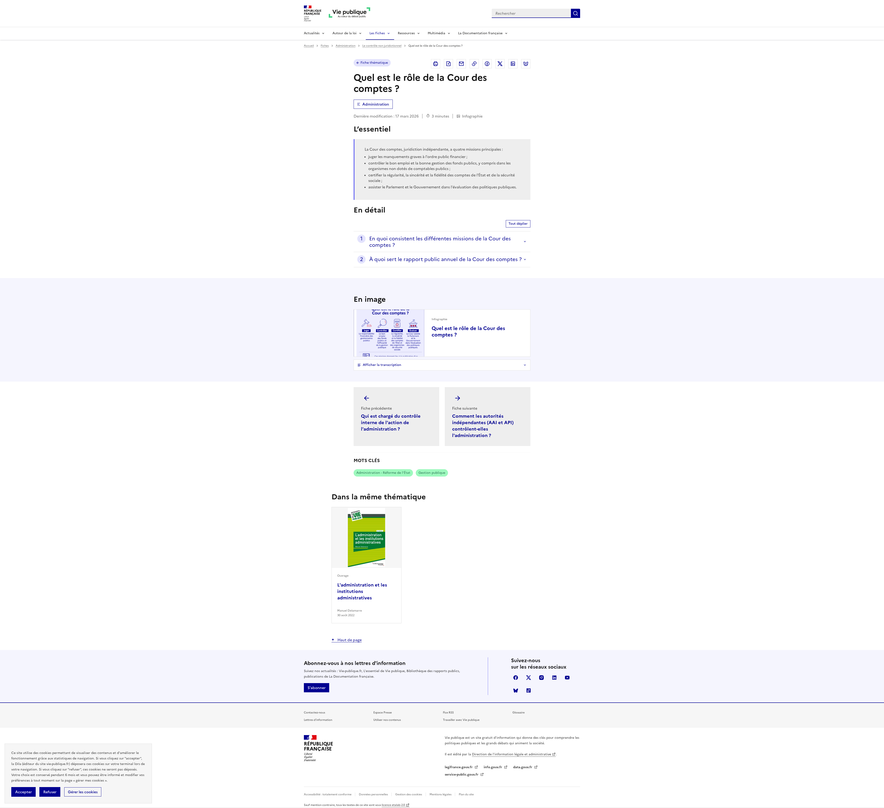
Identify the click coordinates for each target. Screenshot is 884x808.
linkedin (554, 677)
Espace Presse (382, 712)
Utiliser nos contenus (387, 720)
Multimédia (436, 33)
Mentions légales (441, 794)
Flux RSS (448, 712)
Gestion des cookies (408, 794)
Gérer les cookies (83, 792)
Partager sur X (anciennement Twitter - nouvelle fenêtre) (500, 63)
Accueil (309, 46)
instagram (541, 677)
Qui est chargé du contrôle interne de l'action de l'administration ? (391, 422)
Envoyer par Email (461, 63)
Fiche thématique (374, 62)
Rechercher (575, 13)
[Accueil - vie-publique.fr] (349, 13)
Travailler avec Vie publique (461, 720)
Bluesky (515, 690)
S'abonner (317, 687)
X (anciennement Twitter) (528, 677)
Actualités (312, 33)
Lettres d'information (318, 720)
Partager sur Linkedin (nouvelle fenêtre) (513, 63)
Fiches (325, 46)
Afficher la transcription (382, 364)
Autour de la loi (344, 33)
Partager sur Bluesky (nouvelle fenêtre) (525, 63)
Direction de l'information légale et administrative (511, 754)
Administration (345, 46)
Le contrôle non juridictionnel (381, 46)
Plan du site (466, 794)
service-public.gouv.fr (462, 774)
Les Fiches (377, 33)
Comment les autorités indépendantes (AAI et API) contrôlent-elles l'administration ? (483, 426)
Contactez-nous (314, 712)
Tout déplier (518, 223)
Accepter (23, 792)
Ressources (406, 33)
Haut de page (349, 640)
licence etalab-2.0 (393, 805)
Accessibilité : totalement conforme (328, 794)
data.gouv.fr (523, 767)
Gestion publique (432, 472)
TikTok (528, 690)
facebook (515, 677)
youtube (567, 677)
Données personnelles (374, 794)
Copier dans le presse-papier (474, 63)
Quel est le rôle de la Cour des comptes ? (468, 331)
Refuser (49, 792)
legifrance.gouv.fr (459, 767)
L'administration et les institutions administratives (362, 591)
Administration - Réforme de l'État (383, 472)
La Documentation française (480, 33)
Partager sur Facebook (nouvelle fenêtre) (487, 63)
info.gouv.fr (493, 767)
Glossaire (518, 712)
